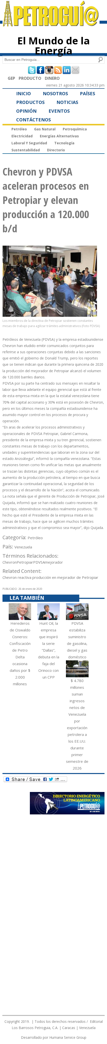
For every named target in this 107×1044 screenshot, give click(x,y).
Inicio (23, 93)
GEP (11, 78)
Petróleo (19, 129)
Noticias (67, 102)
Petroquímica (75, 129)
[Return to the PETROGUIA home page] (51, 24)
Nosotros (55, 93)
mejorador (54, 562)
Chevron (9, 562)
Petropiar (25, 562)
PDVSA (39, 562)
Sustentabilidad (25, 150)
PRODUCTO (30, 78)
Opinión (26, 111)
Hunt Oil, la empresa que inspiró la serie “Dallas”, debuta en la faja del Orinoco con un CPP (48, 650)
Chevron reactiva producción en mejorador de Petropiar (50, 577)
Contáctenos (33, 120)
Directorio (56, 150)
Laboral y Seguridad (29, 143)
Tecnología (64, 143)
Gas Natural (44, 129)
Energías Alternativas (59, 136)
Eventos (59, 111)
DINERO (52, 78)
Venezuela (23, 546)
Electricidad (22, 136)
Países (87, 93)
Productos (30, 102)
